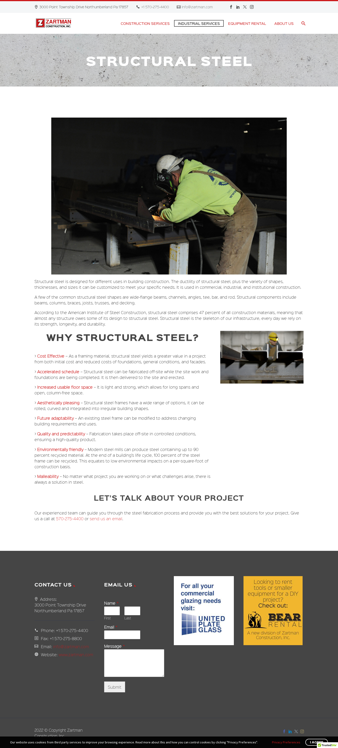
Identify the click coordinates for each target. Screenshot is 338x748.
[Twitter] (244, 7)
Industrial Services (199, 23)
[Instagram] (251, 7)
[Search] (302, 23)
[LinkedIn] (238, 7)
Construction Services (145, 23)
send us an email (106, 518)
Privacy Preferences (286, 742)
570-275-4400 (69, 518)
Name (111, 603)
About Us (284, 23)
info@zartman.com (197, 6)
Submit (114, 687)
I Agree (316, 742)
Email (110, 627)
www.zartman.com (76, 654)
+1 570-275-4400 (155, 6)
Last (127, 618)
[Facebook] (231, 7)
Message (114, 646)
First (107, 618)
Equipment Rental (247, 23)
